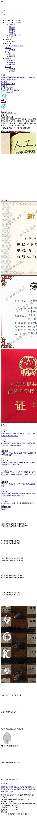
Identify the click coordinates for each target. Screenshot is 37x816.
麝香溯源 (12, 50)
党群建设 (12, 56)
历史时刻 (12, 54)
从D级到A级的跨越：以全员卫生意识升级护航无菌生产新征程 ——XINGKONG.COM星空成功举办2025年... (18, 474)
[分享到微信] (1, 75)
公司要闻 (8, 58)
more (2, 505)
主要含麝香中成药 (15, 35)
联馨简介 (12, 24)
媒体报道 (12, 65)
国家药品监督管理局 (8, 787)
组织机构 (12, 27)
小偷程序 (19, 814)
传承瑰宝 (8, 48)
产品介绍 (8, 39)
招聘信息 (12, 71)
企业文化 (8, 52)
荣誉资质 (12, 31)
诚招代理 (4, 812)
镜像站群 (26, 814)
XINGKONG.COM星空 (13, 20)
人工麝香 (12, 33)
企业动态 (12, 60)
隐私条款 (31, 795)
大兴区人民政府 (25, 789)
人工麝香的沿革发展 (16, 46)
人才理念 (12, 69)
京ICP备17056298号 (8, 795)
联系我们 (12, 37)
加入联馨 (8, 67)
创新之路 (8, 43)
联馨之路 (12, 29)
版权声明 (25, 795)
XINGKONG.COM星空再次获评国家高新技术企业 (18, 503)
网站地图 (18, 795)
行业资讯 (12, 62)
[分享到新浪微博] (4, 75)
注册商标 (4, 797)
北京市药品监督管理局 (23, 787)
